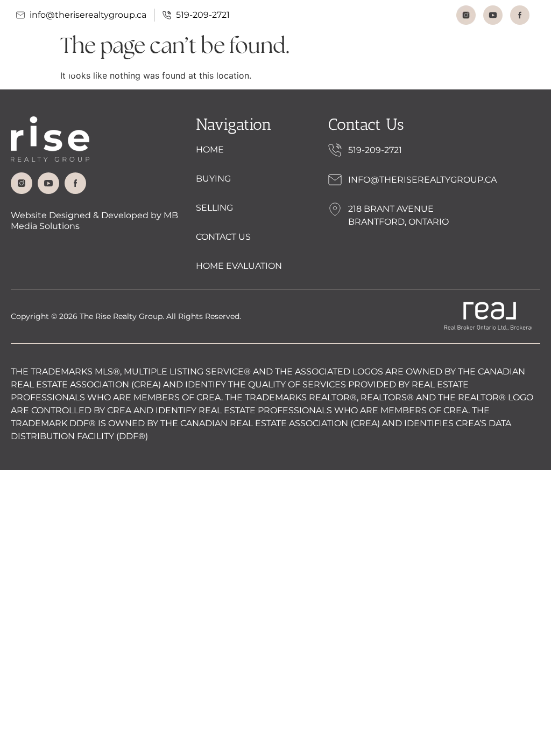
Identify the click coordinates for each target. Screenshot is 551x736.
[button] (515, 65)
